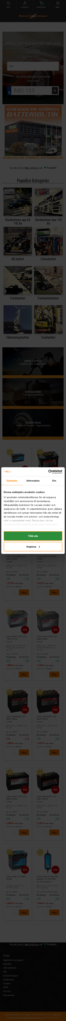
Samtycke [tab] (11, 480)
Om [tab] (54, 480)
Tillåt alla (33, 536)
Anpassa (31, 546)
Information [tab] (33, 480)
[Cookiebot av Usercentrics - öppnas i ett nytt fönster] (48, 472)
